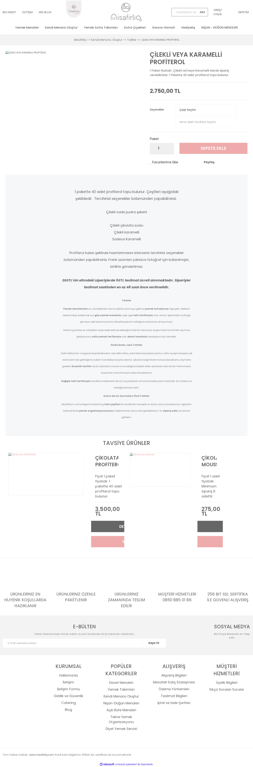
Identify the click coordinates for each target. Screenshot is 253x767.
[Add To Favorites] (164, 162)
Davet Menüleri (121, 682)
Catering (68, 702)
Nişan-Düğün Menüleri (121, 703)
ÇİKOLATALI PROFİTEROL (106, 461)
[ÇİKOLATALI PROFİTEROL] (46, 474)
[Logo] (126, 12)
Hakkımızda (68, 675)
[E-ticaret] (126, 764)
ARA (202, 12)
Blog (68, 709)
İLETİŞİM (27, 12)
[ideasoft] (107, 764)
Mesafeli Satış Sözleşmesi (174, 682)
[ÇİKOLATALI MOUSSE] (160, 469)
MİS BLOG (45, 12)
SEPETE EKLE (213, 148)
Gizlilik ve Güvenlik (68, 696)
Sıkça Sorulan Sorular (226, 689)
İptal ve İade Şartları (173, 702)
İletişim (68, 682)
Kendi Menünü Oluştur (121, 696)
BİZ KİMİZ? (9, 12)
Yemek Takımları (121, 689)
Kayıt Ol (154, 643)
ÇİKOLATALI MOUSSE (209, 461)
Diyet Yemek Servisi (121, 728)
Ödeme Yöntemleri (174, 689)
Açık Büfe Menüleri (121, 710)
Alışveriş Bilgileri (174, 675)
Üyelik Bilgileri (226, 682)
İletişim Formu (68, 689)
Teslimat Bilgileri (174, 696)
